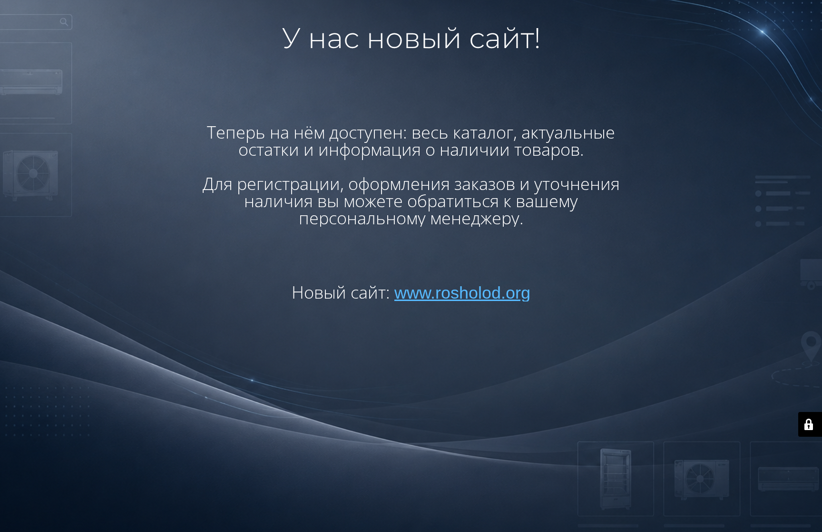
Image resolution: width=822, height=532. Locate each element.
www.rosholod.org (462, 292)
